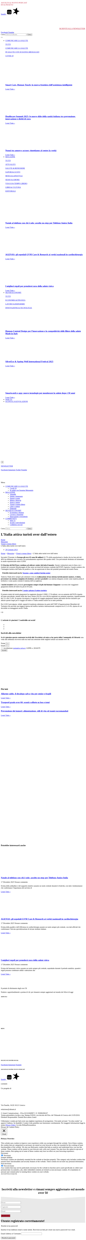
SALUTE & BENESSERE (15, 168)
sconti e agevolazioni (8, 1037)
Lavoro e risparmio (16, 514)
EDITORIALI (10, 191)
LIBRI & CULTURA (13, 187)
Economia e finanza (17, 512)
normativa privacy (19, 648)
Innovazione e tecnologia (19, 517)
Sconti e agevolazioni (17, 523)
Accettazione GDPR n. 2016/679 (21, 648)
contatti (3, 1056)
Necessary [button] (4, 1153)
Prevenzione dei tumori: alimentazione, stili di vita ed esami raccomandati (34, 711)
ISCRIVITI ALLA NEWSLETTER (72, 29)
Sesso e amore (15, 502)
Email (3, 646)
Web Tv (13, 521)
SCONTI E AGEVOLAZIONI (16, 401)
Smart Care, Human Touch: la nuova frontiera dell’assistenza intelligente (38, 85)
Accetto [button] (19, 1125)
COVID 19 (9, 56)
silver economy (6, 1012)
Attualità (13, 494)
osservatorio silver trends (9, 1041)
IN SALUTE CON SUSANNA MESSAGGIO (22, 52)
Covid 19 (13, 488)
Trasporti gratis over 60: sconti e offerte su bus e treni (25, 702)
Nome (3, 643)
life (2, 1016)
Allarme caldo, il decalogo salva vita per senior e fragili (26, 694)
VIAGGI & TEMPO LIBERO (16, 183)
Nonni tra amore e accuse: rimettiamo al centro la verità (30, 150)
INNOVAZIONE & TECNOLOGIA (18, 308)
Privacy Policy (11, 1125)
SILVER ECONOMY (13, 292)
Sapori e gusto (15, 498)
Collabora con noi (16, 525)
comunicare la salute (8, 1001)
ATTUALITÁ (10, 164)
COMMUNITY (11, 519)
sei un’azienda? (6, 1048)
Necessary (7, 1155)
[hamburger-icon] (2, 37)
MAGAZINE (10, 157)
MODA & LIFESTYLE (14, 176)
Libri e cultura (15, 506)
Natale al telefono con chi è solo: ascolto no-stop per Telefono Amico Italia (38, 223)
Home (3, 540)
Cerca (3, 34)
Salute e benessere (16, 496)
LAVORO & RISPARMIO (15, 304)
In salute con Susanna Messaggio (21, 490)
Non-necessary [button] (6, 1163)
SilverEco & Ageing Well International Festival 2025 (29, 361)
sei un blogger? (6, 1052)
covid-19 (4, 1005)
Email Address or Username (11, 1234)
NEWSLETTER (7, 466)
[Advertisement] (43, 732)
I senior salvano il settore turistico (35, 590)
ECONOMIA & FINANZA (15, 300)
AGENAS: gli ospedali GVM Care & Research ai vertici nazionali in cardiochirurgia (44, 254)
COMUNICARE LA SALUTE (16, 41)
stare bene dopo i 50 (8, 1009)
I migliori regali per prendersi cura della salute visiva (29, 286)
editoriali (4, 1024)
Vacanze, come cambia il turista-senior (36, 573)
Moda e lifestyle (15, 500)
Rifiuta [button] (24, 1125)
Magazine (4, 542)
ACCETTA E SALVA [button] (9, 1174)
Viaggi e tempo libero (17, 504)
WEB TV (8, 399)
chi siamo (4, 1033)
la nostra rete (5, 1044)
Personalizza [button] (31, 1125)
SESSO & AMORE (12, 180)
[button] (43, 483)
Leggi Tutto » (10, 89)
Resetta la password (8, 1238)
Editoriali (13, 508)
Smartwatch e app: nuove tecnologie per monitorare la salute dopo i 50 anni (40, 393)
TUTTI (8, 44)
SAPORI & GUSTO (12, 172)
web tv (3, 1020)
